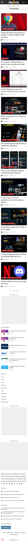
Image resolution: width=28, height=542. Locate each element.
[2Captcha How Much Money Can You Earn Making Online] (4, 361)
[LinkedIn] (11, 483)
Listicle (9, 139)
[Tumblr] (14, 483)
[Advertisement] (14, 310)
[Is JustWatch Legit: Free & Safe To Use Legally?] (14, 216)
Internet (3, 379)
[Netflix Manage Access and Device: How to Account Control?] (14, 78)
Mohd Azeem (5, 39)
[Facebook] (2, 483)
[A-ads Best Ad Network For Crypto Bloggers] (4, 368)
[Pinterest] (7, 483)
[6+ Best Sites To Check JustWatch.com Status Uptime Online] (14, 187)
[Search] (25, 2)
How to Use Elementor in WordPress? (17, 331)
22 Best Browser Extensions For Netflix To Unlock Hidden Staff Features (13, 35)
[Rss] (22, 483)
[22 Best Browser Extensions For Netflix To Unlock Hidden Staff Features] (14, 22)
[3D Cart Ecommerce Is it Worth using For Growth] (4, 353)
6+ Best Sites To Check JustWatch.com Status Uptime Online (12, 200)
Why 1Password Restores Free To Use (17, 345)
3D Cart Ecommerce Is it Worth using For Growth (13, 500)
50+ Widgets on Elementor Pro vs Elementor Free (13, 494)
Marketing (3, 385)
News (4, 277)
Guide (4, 112)
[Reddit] (17, 483)
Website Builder (4, 402)
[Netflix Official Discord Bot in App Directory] (14, 271)
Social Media (10, 277)
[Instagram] (9, 483)
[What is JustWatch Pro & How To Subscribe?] (14, 105)
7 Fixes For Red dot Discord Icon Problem (11, 519)
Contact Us (6, 527)
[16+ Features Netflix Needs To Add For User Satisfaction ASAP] (14, 51)
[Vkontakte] (19, 483)
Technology (3, 399)
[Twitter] (4, 483)
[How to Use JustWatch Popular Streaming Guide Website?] (14, 160)
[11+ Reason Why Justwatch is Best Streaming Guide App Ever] (14, 243)
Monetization (4, 388)
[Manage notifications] (2, 539)
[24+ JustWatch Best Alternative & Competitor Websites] (14, 133)
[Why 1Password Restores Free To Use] (4, 346)
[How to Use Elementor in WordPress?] (4, 332)
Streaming (5, 58)
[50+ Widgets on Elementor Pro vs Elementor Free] (4, 339)
